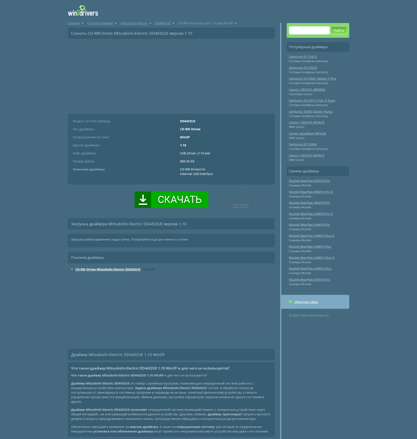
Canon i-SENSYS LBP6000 (307, 89)
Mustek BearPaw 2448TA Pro (309, 225)
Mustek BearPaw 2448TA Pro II (311, 214)
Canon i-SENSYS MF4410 (306, 155)
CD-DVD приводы (100, 23)
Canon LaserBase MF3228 (307, 133)
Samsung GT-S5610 (303, 56)
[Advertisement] (171, 74)
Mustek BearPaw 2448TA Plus (310, 246)
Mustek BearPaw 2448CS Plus (310, 268)
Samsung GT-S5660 (303, 144)
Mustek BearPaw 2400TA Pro (309, 279)
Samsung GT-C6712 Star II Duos (312, 100)
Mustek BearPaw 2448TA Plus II (311, 236)
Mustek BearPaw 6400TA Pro (309, 181)
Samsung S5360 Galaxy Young (311, 111)
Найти (339, 30)
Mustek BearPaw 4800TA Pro (309, 203)
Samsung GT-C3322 (303, 68)
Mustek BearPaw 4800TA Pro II (311, 192)
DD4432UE (162, 23)
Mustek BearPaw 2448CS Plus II (311, 258)
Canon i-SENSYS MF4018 (306, 122)
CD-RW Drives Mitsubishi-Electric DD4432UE (108, 269)
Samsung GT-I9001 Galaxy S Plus (312, 78)
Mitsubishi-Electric (134, 23)
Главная (74, 23)
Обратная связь (306, 302)
